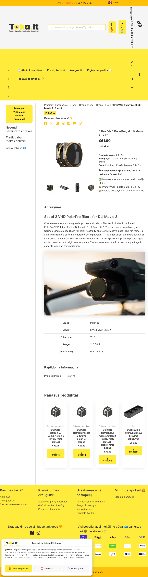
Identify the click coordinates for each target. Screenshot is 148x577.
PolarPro (50, 113)
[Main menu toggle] (139, 74)
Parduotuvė (61, 104)
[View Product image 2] (64, 187)
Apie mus (5, 496)
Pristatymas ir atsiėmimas (91, 501)
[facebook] (32, 533)
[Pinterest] (63, 123)
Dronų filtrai (102, 104)
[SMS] (74, 123)
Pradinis (48, 104)
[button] (112, 27)
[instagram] (38, 533)
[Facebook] (45, 123)
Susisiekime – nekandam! (13, 504)
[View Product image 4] (91, 187)
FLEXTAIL (82, 2)
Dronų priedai (86, 104)
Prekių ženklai (7, 500)
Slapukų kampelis (124, 496)
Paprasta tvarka (85, 513)
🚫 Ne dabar (47, 568)
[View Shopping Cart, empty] (140, 27)
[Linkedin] (57, 123)
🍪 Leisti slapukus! (18, 568)
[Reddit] (68, 123)
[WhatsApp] (80, 123)
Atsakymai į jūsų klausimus (52, 501)
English (116, 2)
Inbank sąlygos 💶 (16, 148)
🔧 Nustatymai (75, 568)
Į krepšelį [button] (56, 453)
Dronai (73, 104)
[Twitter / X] (51, 123)
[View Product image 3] (77, 187)
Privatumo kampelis (49, 509)
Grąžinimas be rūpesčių (51, 505)
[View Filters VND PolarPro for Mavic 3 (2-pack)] (50, 187)
